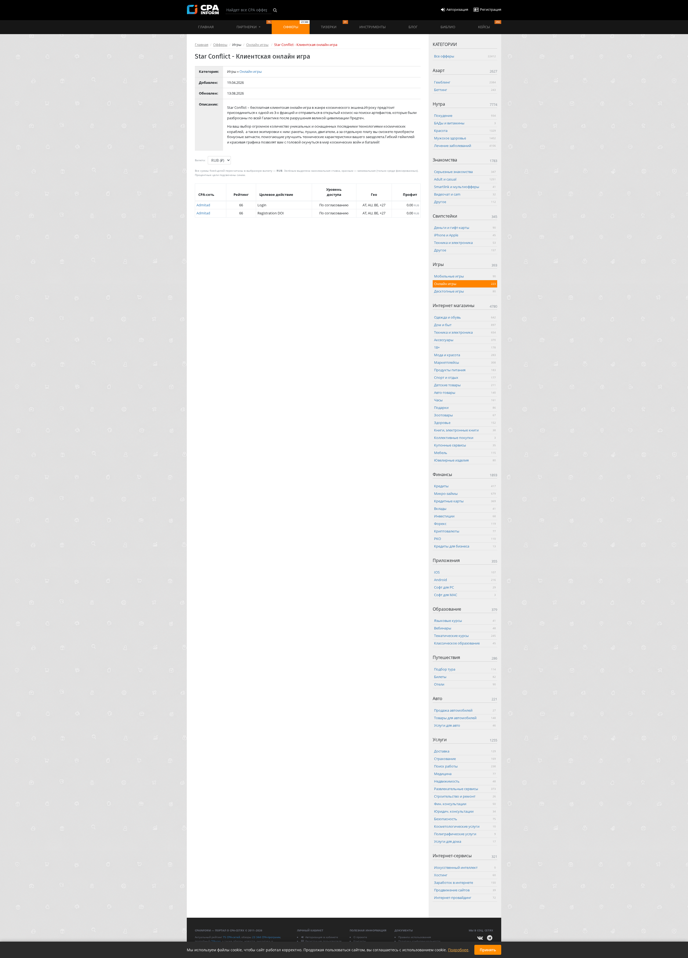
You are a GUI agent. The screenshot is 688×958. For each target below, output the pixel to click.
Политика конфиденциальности (419, 941)
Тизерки (333, 24)
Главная (206, 26)
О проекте (360, 937)
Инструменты (372, 26)
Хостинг (465, 874)
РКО (465, 538)
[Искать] (275, 9)
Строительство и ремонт (465, 796)
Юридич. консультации (465, 811)
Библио (447, 26)
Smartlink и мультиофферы (465, 186)
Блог (413, 26)
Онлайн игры (257, 44)
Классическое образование (465, 643)
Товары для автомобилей (465, 717)
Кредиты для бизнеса (465, 546)
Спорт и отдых (465, 377)
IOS (465, 572)
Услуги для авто (465, 725)
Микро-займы (465, 493)
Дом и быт (465, 324)
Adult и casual (465, 179)
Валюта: (200, 160)
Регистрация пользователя (323, 941)
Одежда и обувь (465, 317)
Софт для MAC (465, 594)
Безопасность (465, 818)
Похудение (465, 115)
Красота (465, 130)
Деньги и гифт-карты (465, 227)
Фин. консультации (465, 803)
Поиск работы (465, 766)
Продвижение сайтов (465, 889)
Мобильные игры (465, 275)
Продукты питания (465, 369)
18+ (465, 347)
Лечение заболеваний (465, 145)
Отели (465, 684)
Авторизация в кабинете (321, 937)
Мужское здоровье (465, 138)
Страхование (465, 758)
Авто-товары (465, 392)
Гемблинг (465, 82)
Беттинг (465, 89)
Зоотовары (465, 414)
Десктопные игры (465, 291)
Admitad (203, 205)
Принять (488, 949)
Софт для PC (465, 587)
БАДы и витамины (465, 123)
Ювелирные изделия (465, 460)
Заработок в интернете (465, 882)
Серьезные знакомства (465, 171)
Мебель (465, 452)
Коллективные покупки (465, 437)
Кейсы (489, 24)
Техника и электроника (465, 242)
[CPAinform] (203, 9)
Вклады (465, 508)
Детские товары (465, 384)
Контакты (359, 941)
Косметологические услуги (465, 826)
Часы (465, 399)
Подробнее (458, 949)
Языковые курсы (465, 620)
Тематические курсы (465, 635)
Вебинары (465, 628)
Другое (465, 201)
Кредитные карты (465, 501)
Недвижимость (465, 781)
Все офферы (465, 56)
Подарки (465, 407)
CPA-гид (216, 941)
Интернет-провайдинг (465, 897)
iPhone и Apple (465, 235)
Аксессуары (465, 339)
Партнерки (253, 24)
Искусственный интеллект (465, 867)
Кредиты (465, 486)
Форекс (465, 523)
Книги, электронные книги (465, 429)
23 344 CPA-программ (266, 937)
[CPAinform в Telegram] (489, 938)
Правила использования (414, 937)
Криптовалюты (465, 531)
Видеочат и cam (465, 194)
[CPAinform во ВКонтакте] (480, 938)
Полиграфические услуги (465, 833)
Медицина (465, 773)
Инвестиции (465, 516)
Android (465, 579)
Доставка (465, 751)
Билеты (465, 676)
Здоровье (465, 422)
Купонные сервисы (465, 444)
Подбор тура (465, 669)
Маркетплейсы (465, 362)
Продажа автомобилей (465, 710)
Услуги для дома (465, 841)
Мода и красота (465, 354)
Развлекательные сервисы (465, 788)
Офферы (295, 24)
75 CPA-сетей (231, 937)
